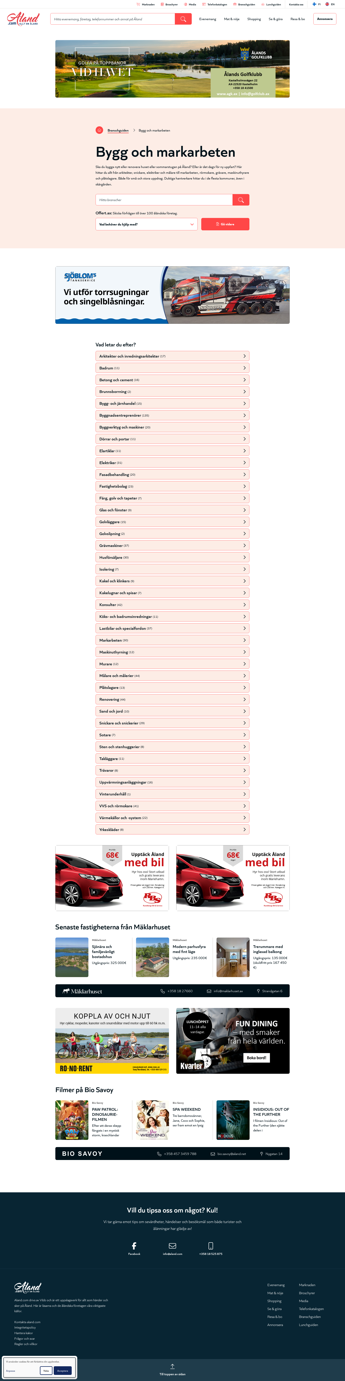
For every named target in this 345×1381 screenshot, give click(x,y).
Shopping (254, 18)
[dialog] (39, 1367)
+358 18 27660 (180, 990)
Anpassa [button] (10, 1370)
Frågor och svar (24, 1338)
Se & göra (276, 18)
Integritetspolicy (25, 1327)
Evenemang (207, 18)
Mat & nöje (232, 18)
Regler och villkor (25, 1343)
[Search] (183, 19)
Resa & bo (298, 18)
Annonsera (325, 18)
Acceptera (62, 1370)
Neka (46, 1370)
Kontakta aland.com (27, 1321)
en (333, 4)
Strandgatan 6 (272, 990)
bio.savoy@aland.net (232, 1153)
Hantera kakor (23, 1332)
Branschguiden (118, 130)
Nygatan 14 (274, 1153)
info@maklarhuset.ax (228, 990)
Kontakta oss (296, 4)
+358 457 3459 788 (180, 1153)
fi (319, 4)
